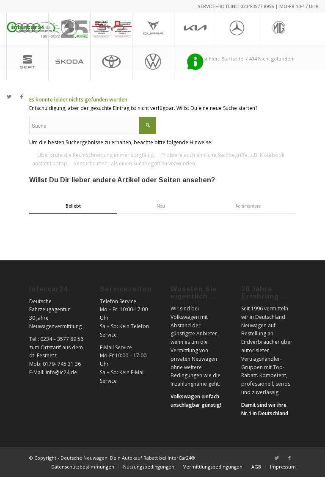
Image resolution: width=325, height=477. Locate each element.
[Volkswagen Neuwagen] (153, 63)
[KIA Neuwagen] (195, 30)
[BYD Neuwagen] (111, 30)
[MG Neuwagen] (279, 30)
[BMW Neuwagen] (69, 30)
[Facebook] (21, 96)
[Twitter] (9, 96)
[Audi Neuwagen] (27, 30)
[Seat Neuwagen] (27, 63)
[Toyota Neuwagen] (111, 63)
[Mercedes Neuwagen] (237, 30)
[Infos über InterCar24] (195, 63)
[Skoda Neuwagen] (69, 63)
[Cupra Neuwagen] (153, 30)
